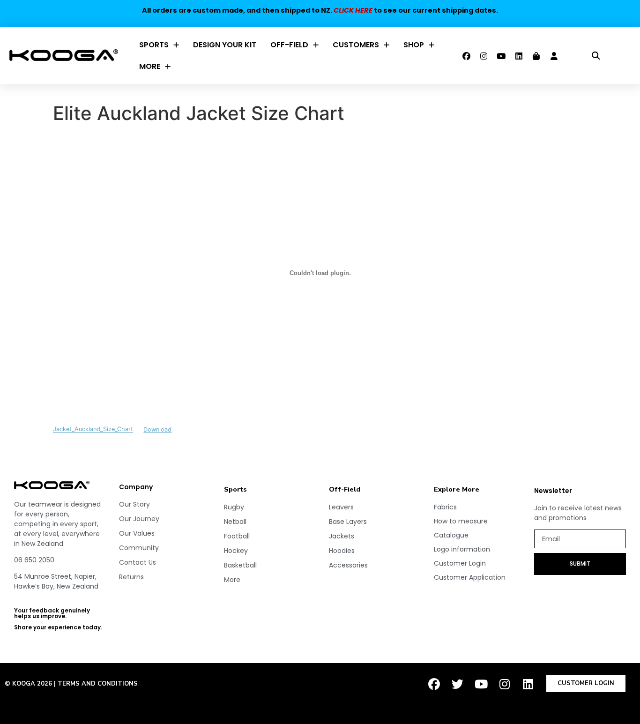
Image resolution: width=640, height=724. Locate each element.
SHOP (413, 44)
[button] (596, 56)
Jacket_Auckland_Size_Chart (93, 429)
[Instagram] (484, 56)
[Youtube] (501, 56)
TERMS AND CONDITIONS (98, 683)
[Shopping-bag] (536, 56)
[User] (554, 56)
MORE (149, 66)
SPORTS (154, 44)
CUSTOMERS (356, 44)
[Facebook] (466, 56)
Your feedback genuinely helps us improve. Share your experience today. (58, 618)
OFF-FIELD (289, 44)
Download (157, 429)
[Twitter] (457, 684)
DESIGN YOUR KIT (224, 44)
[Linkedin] (519, 56)
